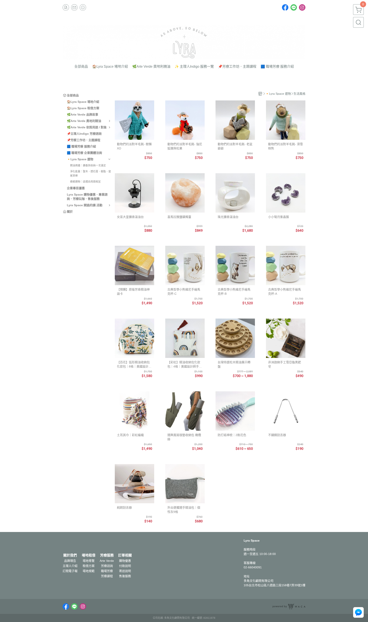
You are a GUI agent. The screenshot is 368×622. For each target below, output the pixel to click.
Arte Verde (107, 560)
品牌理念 (70, 560)
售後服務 (125, 576)
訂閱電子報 (70, 570)
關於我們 (70, 555)
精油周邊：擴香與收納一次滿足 (88, 165)
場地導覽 (89, 560)
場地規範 (89, 570)
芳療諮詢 (107, 565)
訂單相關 (125, 555)
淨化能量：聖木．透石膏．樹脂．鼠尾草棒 (90, 173)
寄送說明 (125, 570)
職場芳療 (107, 570)
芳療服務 (107, 555)
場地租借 (88, 555)
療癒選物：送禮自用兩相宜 (85, 181)
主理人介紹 (70, 565)
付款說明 (125, 565)
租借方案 (89, 565)
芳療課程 (107, 576)
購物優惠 (125, 560)
